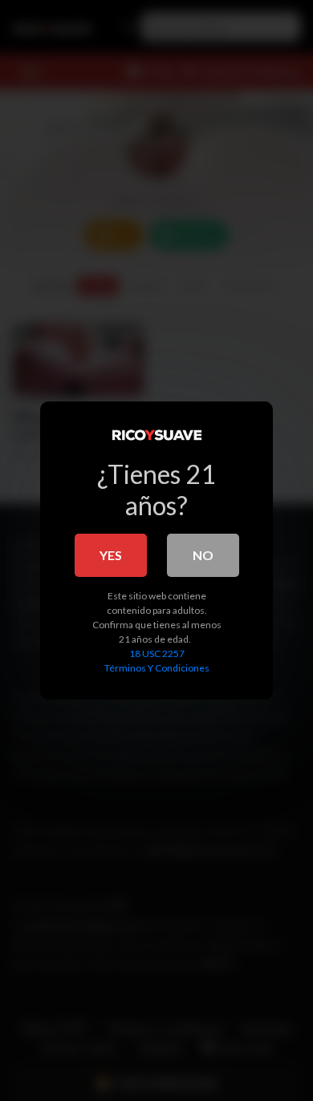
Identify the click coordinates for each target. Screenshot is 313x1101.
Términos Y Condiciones (156, 668)
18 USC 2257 (157, 653)
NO (203, 555)
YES (111, 555)
